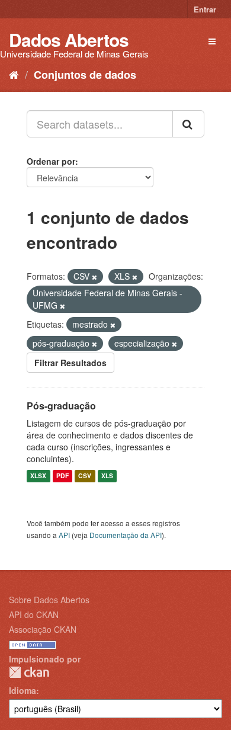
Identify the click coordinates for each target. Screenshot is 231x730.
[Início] (14, 74)
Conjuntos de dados (85, 74)
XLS (107, 476)
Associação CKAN (42, 629)
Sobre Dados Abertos (49, 600)
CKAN (29, 672)
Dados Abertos (69, 39)
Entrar (205, 9)
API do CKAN (34, 614)
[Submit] (188, 123)
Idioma (22, 690)
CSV (84, 476)
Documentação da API (125, 535)
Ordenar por (51, 161)
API (64, 535)
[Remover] (94, 276)
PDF (62, 476)
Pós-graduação (61, 405)
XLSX (38, 476)
